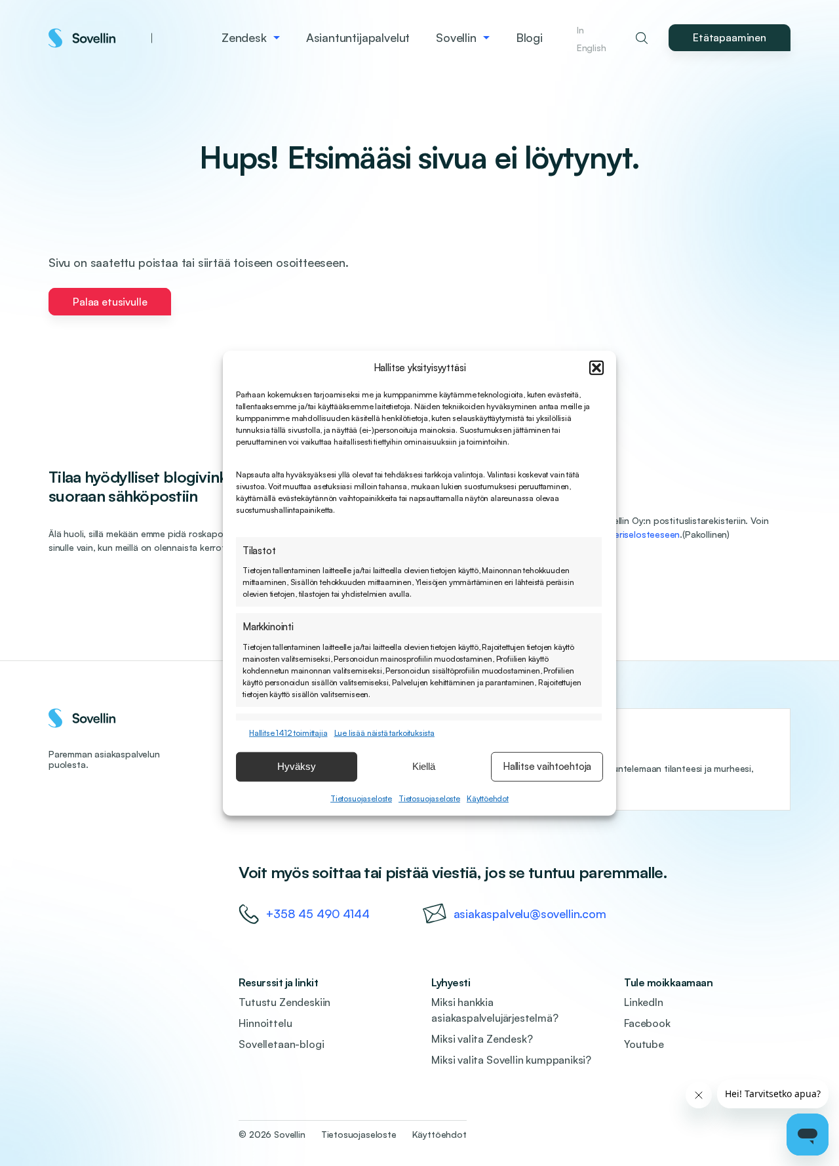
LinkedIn (643, 1002)
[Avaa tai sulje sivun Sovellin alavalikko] (486, 38)
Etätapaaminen (729, 37)
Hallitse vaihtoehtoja (547, 766)
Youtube (644, 1044)
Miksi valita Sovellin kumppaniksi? (511, 1059)
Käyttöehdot (488, 798)
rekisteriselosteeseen (635, 534)
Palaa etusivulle (110, 301)
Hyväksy (296, 766)
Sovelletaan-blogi (281, 1044)
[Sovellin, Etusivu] (100, 38)
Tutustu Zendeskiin (284, 1002)
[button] (596, 367)
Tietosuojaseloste (361, 798)
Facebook (647, 1023)
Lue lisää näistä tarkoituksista (384, 732)
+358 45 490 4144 (317, 913)
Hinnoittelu (265, 1023)
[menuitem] (250, 38)
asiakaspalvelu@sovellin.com (530, 913)
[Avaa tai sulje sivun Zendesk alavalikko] (276, 38)
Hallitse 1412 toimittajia (288, 732)
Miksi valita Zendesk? (481, 1038)
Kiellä (423, 766)
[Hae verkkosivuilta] (642, 38)
